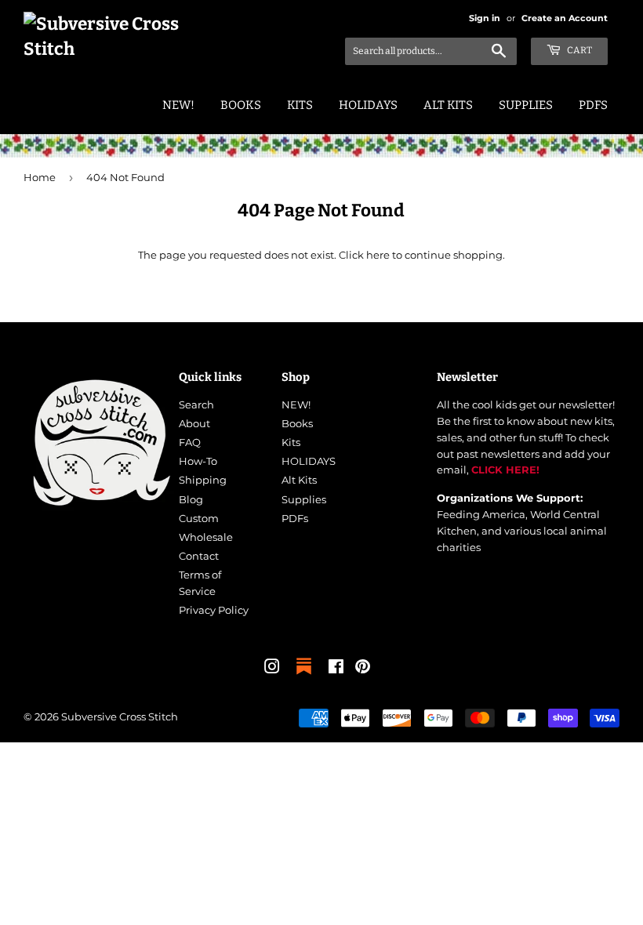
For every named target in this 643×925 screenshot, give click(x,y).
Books (240, 105)
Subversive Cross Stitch (119, 716)
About (194, 423)
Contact (199, 556)
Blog (191, 499)
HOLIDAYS (368, 105)
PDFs (593, 105)
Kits (300, 105)
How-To (198, 461)
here (378, 254)
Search (196, 404)
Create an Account (564, 18)
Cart (578, 50)
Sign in (484, 18)
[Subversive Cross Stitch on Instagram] (272, 668)
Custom (199, 518)
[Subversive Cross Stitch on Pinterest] (362, 668)
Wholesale (206, 537)
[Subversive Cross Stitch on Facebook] (336, 668)
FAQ (190, 442)
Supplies (526, 105)
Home (40, 177)
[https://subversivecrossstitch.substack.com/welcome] (304, 675)
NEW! (178, 105)
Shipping (203, 479)
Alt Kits (448, 105)
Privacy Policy (214, 610)
